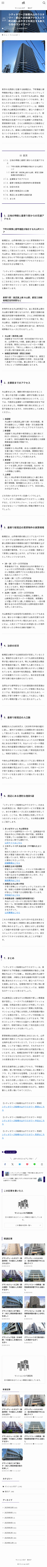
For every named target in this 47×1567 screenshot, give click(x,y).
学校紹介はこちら (12, 895)
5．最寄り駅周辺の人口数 (18, 190)
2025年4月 (10, 1523)
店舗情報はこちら (12, 863)
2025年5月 (9, 1517)
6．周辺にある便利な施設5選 (19, 194)
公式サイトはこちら (13, 842)
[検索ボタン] (44, 3)
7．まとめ (11, 198)
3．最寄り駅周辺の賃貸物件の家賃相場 (23, 182)
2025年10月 (10, 1507)
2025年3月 (10, 1528)
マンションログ (10, 28)
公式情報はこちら (12, 912)
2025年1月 (10, 1538)
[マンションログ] (23, 3)
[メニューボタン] (3, 3)
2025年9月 (10, 1512)
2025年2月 (10, 1533)
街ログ (9, 1491)
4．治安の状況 (13, 186)
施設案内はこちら (12, 880)
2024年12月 (10, 1543)
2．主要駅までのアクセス (18, 179)
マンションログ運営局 (23, 1213)
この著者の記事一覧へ (23, 1225)
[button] (5, 1164)
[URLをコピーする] (42, 1164)
